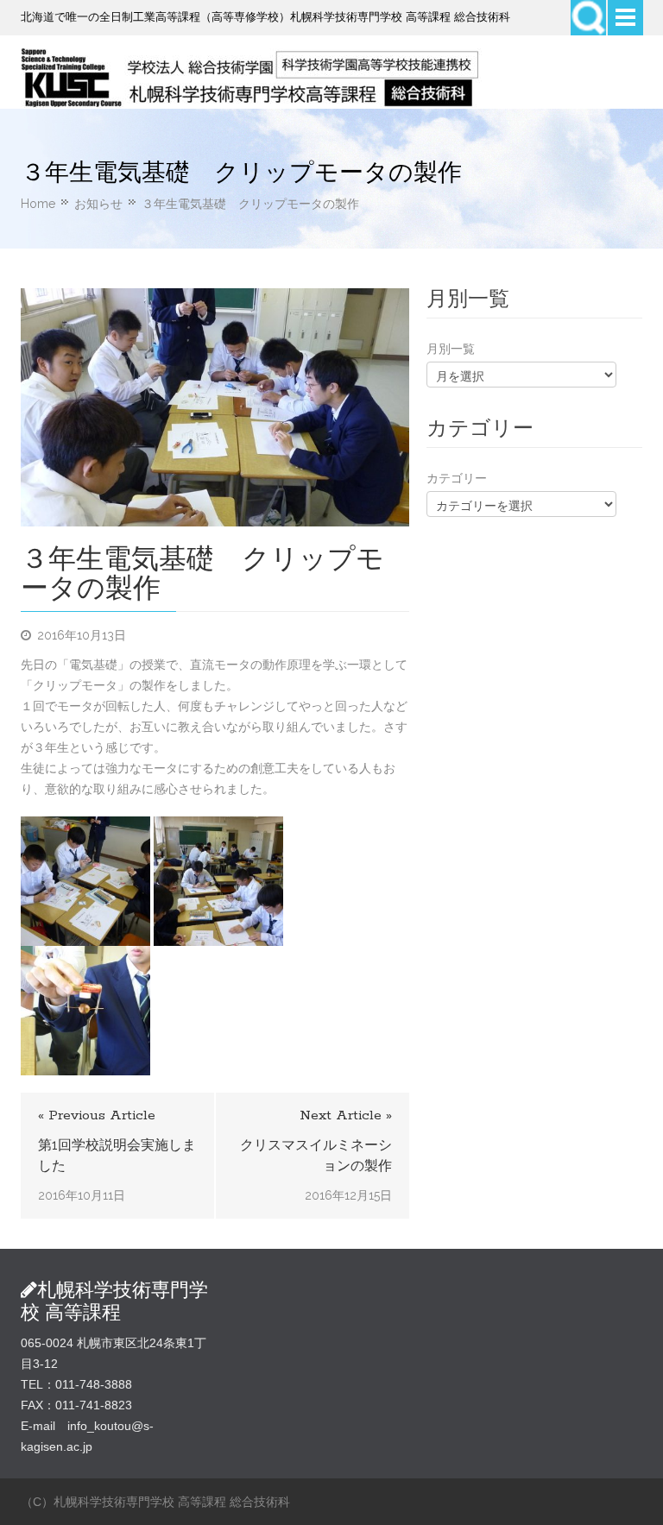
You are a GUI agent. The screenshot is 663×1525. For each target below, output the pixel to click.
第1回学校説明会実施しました (117, 1155)
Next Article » (346, 1115)
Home (38, 204)
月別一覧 (450, 349)
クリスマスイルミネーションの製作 (316, 1155)
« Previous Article (96, 1115)
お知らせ (98, 204)
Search (588, 17)
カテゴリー (456, 478)
